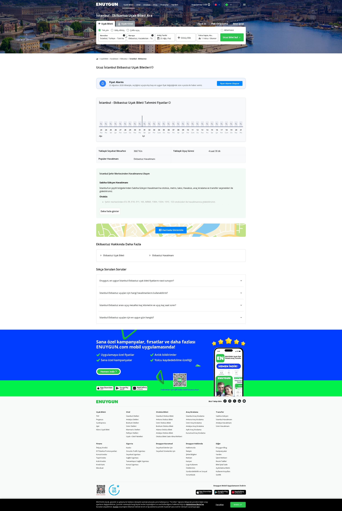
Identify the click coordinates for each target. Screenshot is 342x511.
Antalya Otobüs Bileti (164, 433)
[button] (101, 124)
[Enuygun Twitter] (234, 401)
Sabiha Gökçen (222, 416)
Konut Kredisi (101, 454)
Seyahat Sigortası (133, 454)
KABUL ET (238, 504)
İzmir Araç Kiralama (194, 423)
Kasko (128, 447)
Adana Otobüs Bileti (164, 429)
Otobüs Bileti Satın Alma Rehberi (169, 436)
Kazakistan (114, 59)
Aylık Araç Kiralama (193, 429)
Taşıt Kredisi (101, 458)
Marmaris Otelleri (133, 429)
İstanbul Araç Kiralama (195, 416)
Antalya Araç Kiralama (195, 426)
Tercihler (220, 504)
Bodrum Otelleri (132, 423)
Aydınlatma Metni (223, 468)
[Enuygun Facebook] (225, 401)
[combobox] (112, 38)
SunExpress (101, 423)
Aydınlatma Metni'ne (195, 504)
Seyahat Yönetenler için (165, 451)
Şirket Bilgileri (191, 454)
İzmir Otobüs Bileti (163, 423)
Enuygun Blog (221, 447)
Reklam (189, 458)
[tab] (105, 24)
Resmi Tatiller (221, 461)
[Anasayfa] (97, 59)
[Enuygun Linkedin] (239, 401)
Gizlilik (218, 474)
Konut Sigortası (132, 464)
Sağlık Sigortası (132, 458)
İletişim (189, 451)
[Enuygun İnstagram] (229, 401)
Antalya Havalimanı (224, 423)
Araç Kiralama (192, 412)
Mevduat (99, 468)
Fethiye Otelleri (132, 433)
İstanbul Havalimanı (224, 419)
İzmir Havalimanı (222, 426)
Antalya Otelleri (132, 419)
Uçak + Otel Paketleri (134, 436)
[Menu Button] (232, 4)
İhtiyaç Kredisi (102, 447)
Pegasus (99, 419)
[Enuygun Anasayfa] (107, 5)
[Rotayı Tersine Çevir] (126, 38)
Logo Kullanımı (192, 464)
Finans (99, 443)
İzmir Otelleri (131, 426)
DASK (128, 468)
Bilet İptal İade (222, 464)
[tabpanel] (171, 35)
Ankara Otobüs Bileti (164, 419)
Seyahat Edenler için (164, 447)
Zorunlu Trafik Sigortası (135, 451)
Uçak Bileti (104, 59)
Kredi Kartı (100, 464)
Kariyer (189, 461)
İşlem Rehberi (221, 458)
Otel (128, 412)
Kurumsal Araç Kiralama (195, 433)
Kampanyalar (221, 451)
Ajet (97, 426)
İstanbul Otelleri (132, 416)
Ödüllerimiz (190, 468)
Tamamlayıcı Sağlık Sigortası (137, 461)
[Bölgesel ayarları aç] (217, 5)
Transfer (220, 412)
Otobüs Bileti (162, 412)
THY (97, 416)
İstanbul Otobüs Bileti (164, 416)
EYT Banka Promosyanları (106, 451)
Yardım (218, 454)
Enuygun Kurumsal (164, 443)
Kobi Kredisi (101, 461)
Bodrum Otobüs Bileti (164, 426)
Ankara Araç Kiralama (194, 419)
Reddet (115, 507)
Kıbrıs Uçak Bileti (102, 429)
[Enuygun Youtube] (244, 401)
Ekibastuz (123, 59)
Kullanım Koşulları (223, 471)
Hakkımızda (190, 447)
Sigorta (129, 443)
